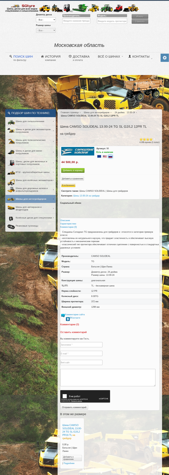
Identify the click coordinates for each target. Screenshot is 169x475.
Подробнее (69, 463)
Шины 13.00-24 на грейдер (86, 195)
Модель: (102, 15)
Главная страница (70, 112)
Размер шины (43, 25)
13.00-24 (131, 112)
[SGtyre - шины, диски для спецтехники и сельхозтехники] (72, 8)
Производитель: (71, 15)
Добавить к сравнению (72, 179)
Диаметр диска (44, 14)
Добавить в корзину (73, 170)
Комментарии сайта (75, 314)
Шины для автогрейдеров (96, 112)
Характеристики (68, 223)
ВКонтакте (75, 318)
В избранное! (68, 185)
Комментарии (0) (68, 227)
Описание (65, 220)
